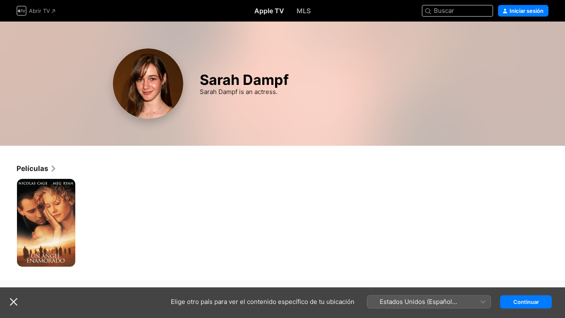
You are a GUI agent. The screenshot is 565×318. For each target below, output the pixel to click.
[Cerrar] (13, 302)
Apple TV (269, 11)
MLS (304, 11)
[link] (37, 168)
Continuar (526, 302)
